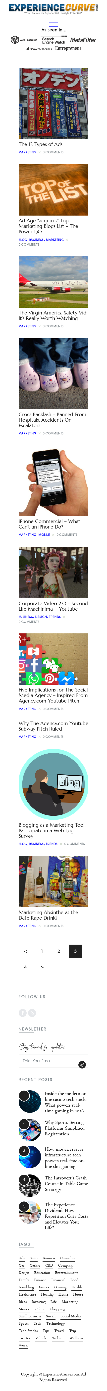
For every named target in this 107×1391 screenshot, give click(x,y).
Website (58, 1338)
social (50, 1316)
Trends (55, 617)
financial (58, 1280)
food (74, 1280)
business (36, 240)
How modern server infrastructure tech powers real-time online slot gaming (65, 1158)
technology (55, 1323)
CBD (49, 1265)
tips (46, 1331)
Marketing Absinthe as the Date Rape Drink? (48, 915)
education (42, 1273)
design (24, 1273)
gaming (60, 1287)
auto (34, 1258)
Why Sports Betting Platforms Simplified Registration (65, 1128)
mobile (44, 535)
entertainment (66, 1273)
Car (22, 1265)
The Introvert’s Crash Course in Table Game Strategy (66, 1183)
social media (70, 1316)
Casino (35, 1265)
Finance (40, 1280)
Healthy (47, 1294)
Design (41, 617)
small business (30, 1316)
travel (59, 1331)
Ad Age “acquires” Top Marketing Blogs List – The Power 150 (48, 226)
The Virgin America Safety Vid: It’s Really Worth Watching (53, 315)
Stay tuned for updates (42, 1046)
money (24, 1309)
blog (23, 240)
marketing (70, 1302)
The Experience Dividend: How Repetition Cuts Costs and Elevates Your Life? (66, 1216)
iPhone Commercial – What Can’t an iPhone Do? (49, 524)
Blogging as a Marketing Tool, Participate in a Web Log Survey (52, 830)
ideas (23, 1302)
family (24, 1280)
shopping (57, 1309)
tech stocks (28, 1331)
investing (39, 1302)
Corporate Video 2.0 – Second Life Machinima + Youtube (53, 606)
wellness (76, 1338)
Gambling (26, 1287)
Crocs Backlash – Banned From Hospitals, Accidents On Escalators (52, 420)
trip (72, 1331)
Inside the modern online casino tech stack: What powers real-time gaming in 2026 (66, 1102)
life (54, 1302)
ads (22, 1258)
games (44, 1287)
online (40, 1309)
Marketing (28, 152)
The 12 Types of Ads (40, 144)
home (63, 1294)
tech (37, 1323)
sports (24, 1323)
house (78, 1294)
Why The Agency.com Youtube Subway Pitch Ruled (53, 726)
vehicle (41, 1338)
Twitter (24, 1338)
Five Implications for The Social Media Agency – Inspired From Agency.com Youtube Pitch (53, 695)
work (23, 1345)
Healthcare (27, 1294)
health (76, 1287)
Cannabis (67, 1258)
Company (65, 1265)
